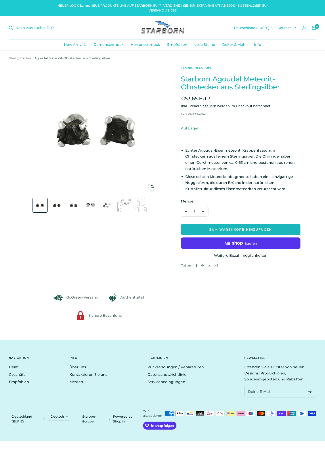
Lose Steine (204, 44)
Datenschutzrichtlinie (166, 374)
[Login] (304, 28)
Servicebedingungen (166, 382)
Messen (76, 382)
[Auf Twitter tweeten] (209, 265)
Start (13, 58)
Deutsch (284, 28)
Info (257, 44)
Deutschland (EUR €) (251, 28)
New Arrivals (75, 44)
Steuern (209, 106)
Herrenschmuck (145, 44)
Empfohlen (177, 44)
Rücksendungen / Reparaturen (175, 367)
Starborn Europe (196, 67)
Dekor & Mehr (234, 44)
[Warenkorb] (314, 28)
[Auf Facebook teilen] (196, 265)
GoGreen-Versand (82, 297)
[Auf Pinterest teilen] (202, 265)
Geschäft (17, 374)
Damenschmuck (109, 44)
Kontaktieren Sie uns (88, 374)
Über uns (77, 367)
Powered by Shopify (122, 419)
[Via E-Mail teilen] (216, 265)
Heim (14, 367)
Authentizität (132, 297)
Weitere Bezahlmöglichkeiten (241, 255)
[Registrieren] (310, 391)
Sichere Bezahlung (105, 315)
